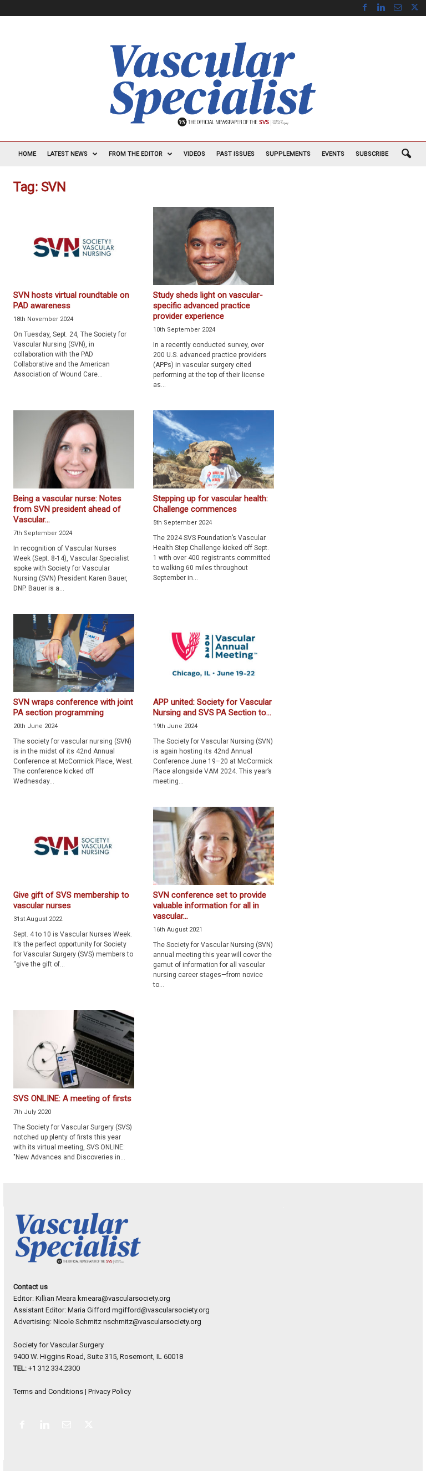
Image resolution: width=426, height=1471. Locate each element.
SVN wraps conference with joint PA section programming (73, 707)
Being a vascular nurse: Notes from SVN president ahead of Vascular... (67, 509)
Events (333, 153)
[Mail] (397, 8)
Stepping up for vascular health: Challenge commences (210, 503)
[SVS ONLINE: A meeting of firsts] (73, 1049)
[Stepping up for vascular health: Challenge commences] (213, 449)
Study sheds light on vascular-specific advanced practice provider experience (208, 305)
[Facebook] (364, 8)
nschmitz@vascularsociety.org (152, 1321)
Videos (194, 153)
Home (27, 153)
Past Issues (235, 153)
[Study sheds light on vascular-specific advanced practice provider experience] (213, 246)
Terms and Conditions (48, 1391)
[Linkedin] (381, 8)
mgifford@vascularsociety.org (161, 1310)
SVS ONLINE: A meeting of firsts (72, 1098)
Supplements (288, 153)
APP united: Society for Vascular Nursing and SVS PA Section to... (212, 707)
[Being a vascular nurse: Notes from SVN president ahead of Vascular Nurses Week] (73, 449)
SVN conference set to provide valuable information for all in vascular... (209, 905)
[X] (414, 8)
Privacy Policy (109, 1391)
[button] (406, 154)
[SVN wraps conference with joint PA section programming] (73, 653)
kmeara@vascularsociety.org (124, 1298)
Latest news (67, 153)
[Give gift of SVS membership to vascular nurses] (73, 846)
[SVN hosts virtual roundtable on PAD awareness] (73, 246)
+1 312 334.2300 (54, 1368)
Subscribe (372, 153)
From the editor (136, 153)
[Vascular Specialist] (213, 84)
